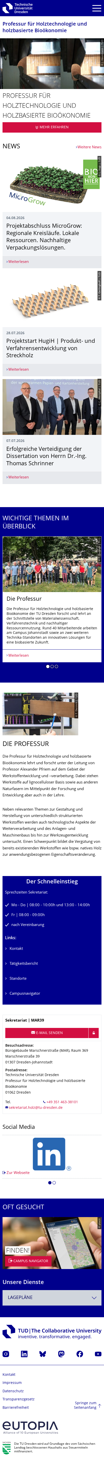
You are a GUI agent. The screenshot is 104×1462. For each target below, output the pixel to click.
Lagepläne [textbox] (20, 1298)
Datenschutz (13, 1391)
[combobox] (52, 1298)
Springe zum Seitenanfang (85, 1406)
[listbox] (52, 604)
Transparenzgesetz (19, 1399)
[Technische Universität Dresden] (18, 8)
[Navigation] (96, 8)
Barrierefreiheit (16, 1408)
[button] (47, 667)
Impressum (12, 1383)
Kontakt (16, 949)
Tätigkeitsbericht (24, 964)
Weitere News (89, 147)
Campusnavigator (25, 994)
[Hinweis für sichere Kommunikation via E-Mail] (94, 1033)
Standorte (18, 979)
